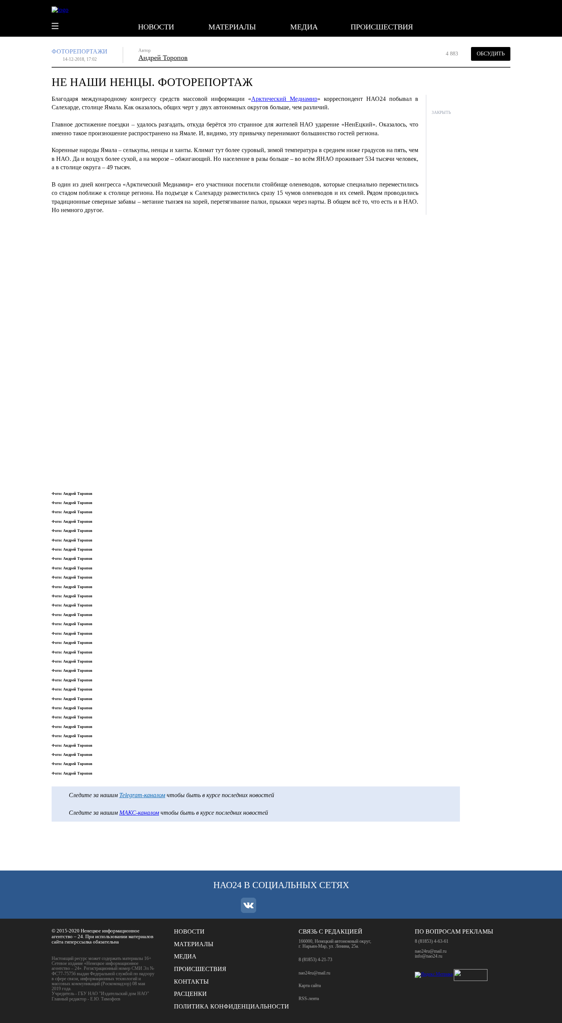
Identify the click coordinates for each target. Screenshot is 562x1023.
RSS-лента (309, 998)
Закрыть (441, 112)
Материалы (232, 27)
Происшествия (382, 27)
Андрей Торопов (163, 58)
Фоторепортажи (79, 51)
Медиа (304, 27)
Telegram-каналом (142, 795)
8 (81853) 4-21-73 (315, 959)
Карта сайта (310, 985)
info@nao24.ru (428, 956)
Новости (156, 27)
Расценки (190, 994)
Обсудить (491, 54)
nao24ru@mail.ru (314, 973)
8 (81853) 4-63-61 (431, 941)
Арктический (284, 99)
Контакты (191, 981)
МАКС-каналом (139, 812)
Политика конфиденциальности (231, 1006)
